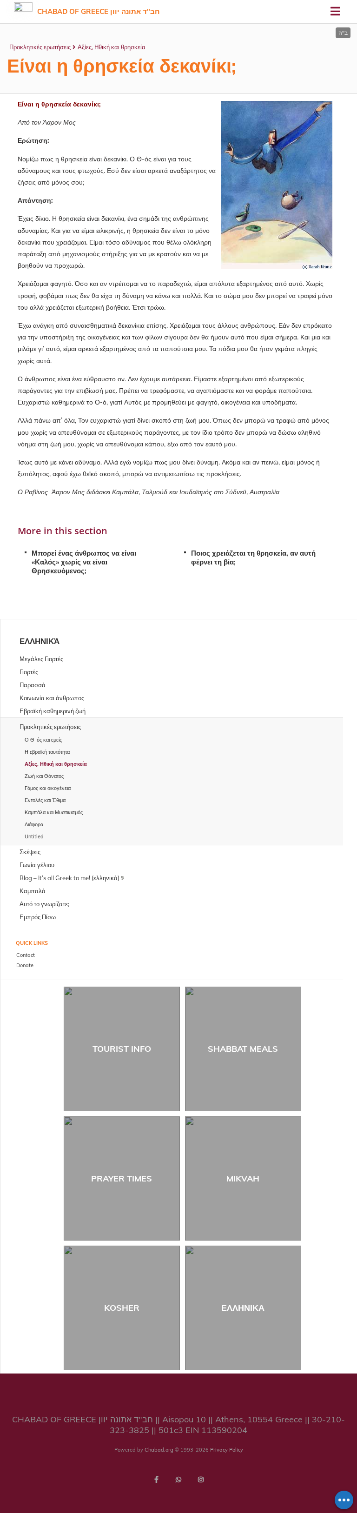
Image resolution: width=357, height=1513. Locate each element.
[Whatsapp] (178, 1479)
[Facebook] (156, 1479)
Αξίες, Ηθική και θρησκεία (111, 47)
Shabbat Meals (243, 1048)
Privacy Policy (226, 1450)
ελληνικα (242, 1307)
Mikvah (242, 1178)
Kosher (121, 1307)
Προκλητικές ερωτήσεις (40, 47)
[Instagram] (201, 1479)
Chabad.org (159, 1450)
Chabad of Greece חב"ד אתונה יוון (98, 11)
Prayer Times (121, 1178)
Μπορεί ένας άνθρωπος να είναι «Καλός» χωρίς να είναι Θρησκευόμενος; (84, 562)
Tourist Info (122, 1048)
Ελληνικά (40, 641)
